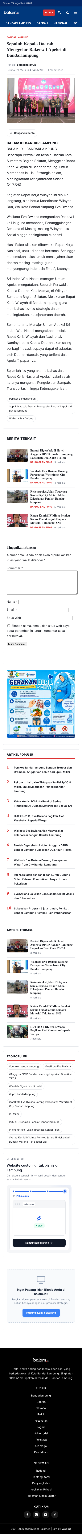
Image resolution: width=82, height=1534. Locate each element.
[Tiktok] (54, 1511)
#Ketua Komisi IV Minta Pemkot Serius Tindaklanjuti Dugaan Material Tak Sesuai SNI (39, 1139)
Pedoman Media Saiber (41, 1492)
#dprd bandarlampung (22, 1094)
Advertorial (41, 1430)
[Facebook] (27, 1511)
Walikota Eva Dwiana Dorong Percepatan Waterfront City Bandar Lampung (49, 474)
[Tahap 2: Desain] (30, 1191)
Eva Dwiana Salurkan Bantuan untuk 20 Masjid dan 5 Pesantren (44, 896)
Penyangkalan (41, 1480)
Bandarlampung (18, 23)
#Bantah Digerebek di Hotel (25, 1086)
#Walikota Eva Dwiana (58, 1066)
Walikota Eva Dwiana (21, 418)
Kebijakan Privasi (41, 1486)
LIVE (50, 12)
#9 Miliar (14, 1113)
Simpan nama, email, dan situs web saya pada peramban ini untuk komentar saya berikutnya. (38, 631)
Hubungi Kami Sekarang (41, 1309)
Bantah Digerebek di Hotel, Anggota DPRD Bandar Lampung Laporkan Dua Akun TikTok (51, 454)
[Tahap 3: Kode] (47, 1191)
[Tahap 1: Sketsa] (13, 1191)
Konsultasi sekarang (37, 1239)
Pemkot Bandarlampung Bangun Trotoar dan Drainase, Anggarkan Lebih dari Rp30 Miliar (43, 769)
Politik (41, 1411)
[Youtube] (45, 1511)
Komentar (15, 568)
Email (12, 609)
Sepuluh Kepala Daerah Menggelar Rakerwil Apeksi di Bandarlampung (40, 408)
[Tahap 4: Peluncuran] (65, 1191)
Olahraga (41, 1442)
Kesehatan (41, 1417)
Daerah (42, 23)
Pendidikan (41, 1449)
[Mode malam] (67, 12)
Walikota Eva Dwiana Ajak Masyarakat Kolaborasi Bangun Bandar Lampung (38, 833)
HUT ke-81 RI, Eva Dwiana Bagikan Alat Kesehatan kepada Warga (39, 818)
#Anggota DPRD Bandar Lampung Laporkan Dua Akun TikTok (40, 1076)
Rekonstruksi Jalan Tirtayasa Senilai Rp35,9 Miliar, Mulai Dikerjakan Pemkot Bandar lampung (48, 496)
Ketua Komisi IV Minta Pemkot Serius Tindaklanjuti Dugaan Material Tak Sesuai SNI (50, 519)
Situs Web (14, 618)
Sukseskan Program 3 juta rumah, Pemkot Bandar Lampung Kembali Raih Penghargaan (43, 910)
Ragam (41, 1424)
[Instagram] (36, 1511)
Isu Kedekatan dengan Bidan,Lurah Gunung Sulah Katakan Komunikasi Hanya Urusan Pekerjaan (42, 879)
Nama (12, 601)
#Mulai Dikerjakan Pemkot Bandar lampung (34, 1121)
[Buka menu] (75, 12)
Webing (66, 1525)
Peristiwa (41, 1436)
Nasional (61, 23)
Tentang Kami (41, 1473)
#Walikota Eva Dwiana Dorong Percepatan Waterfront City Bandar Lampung (40, 1103)
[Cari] (59, 12)
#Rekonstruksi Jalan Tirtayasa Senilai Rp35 (34, 1129)
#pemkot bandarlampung (24, 1066)
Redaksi (41, 1467)
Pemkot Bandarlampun (22, 398)
